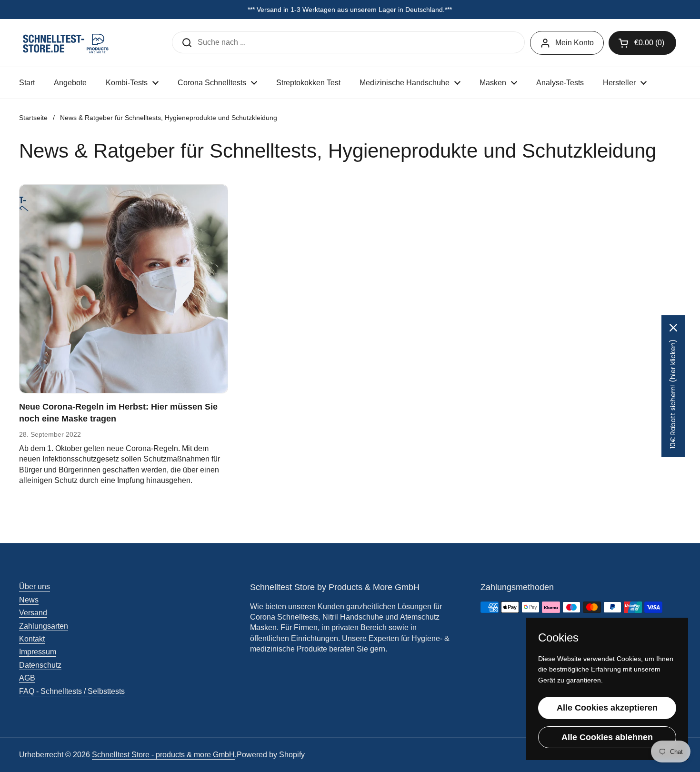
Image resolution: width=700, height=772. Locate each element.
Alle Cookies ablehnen (607, 737)
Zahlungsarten (43, 626)
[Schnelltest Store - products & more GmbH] (66, 43)
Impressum (37, 652)
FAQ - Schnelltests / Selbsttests (72, 691)
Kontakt (32, 639)
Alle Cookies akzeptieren (607, 707)
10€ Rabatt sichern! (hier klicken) (673, 394)
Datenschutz (40, 665)
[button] (642, 43)
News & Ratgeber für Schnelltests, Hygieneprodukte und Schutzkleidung (168, 117)
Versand (33, 613)
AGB (27, 678)
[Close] (673, 327)
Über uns (34, 586)
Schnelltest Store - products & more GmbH (163, 755)
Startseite (33, 117)
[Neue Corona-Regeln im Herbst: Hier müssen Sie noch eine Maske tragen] (123, 288)
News (29, 600)
